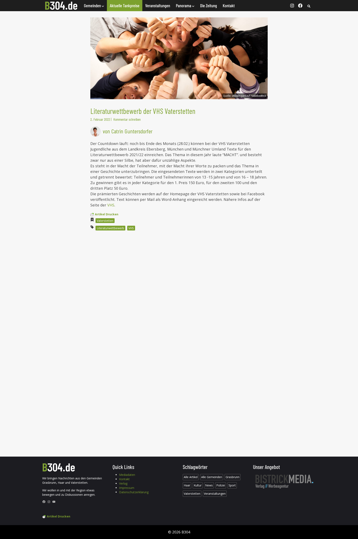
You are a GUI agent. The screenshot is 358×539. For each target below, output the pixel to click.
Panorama (184, 5)
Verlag (123, 483)
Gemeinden (93, 5)
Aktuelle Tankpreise (124, 5)
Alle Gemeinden (211, 477)
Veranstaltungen (157, 5)
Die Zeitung (208, 5)
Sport (232, 485)
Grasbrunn (232, 477)
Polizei (220, 485)
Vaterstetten (105, 221)
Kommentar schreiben (127, 119)
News (209, 485)
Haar (187, 485)
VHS (110, 205)
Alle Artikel (191, 477)
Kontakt (229, 5)
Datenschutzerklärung (134, 492)
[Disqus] (179, 289)
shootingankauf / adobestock (249, 96)
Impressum (126, 488)
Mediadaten (127, 475)
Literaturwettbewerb (110, 228)
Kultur (198, 485)
